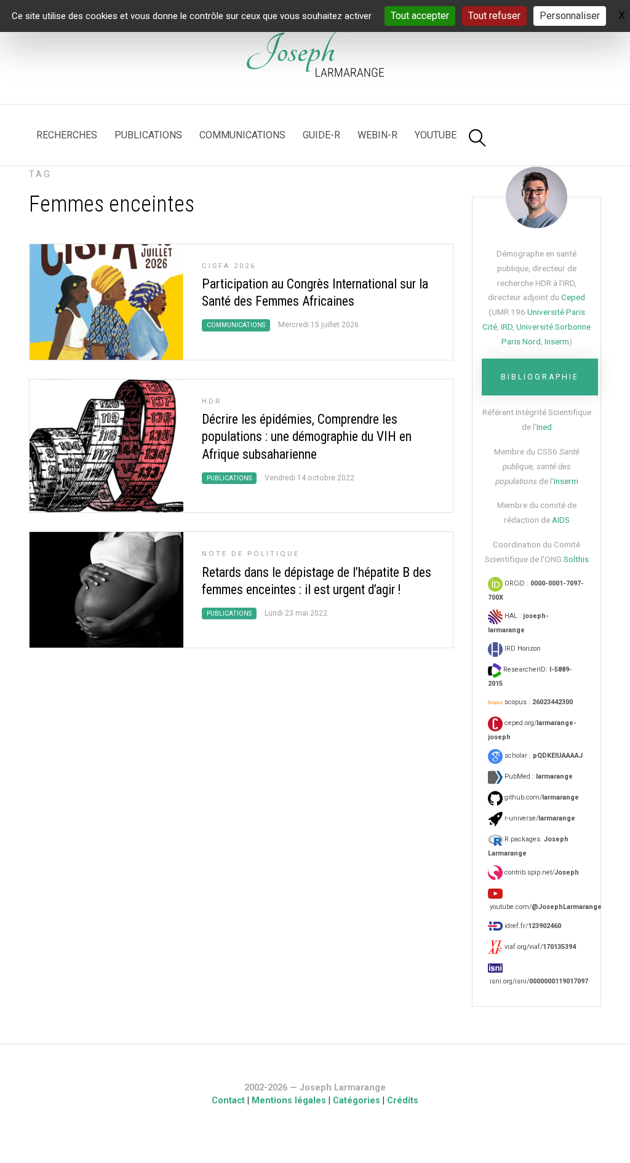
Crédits (402, 1100)
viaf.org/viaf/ (539, 947)
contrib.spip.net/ (541, 872)
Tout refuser (494, 16)
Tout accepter (420, 16)
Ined (544, 427)
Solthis (576, 559)
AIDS (561, 520)
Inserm (556, 341)
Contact (228, 1100)
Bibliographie (540, 377)
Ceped (573, 297)
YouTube (436, 135)
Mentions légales (289, 1100)
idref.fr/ (532, 926)
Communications (242, 135)
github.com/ (541, 797)
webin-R (377, 135)
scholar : (543, 756)
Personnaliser (570, 16)
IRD (506, 326)
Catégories (356, 1100)
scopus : (538, 702)
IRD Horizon (522, 649)
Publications (148, 135)
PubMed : (538, 776)
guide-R (321, 135)
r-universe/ (539, 818)
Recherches (66, 135)
